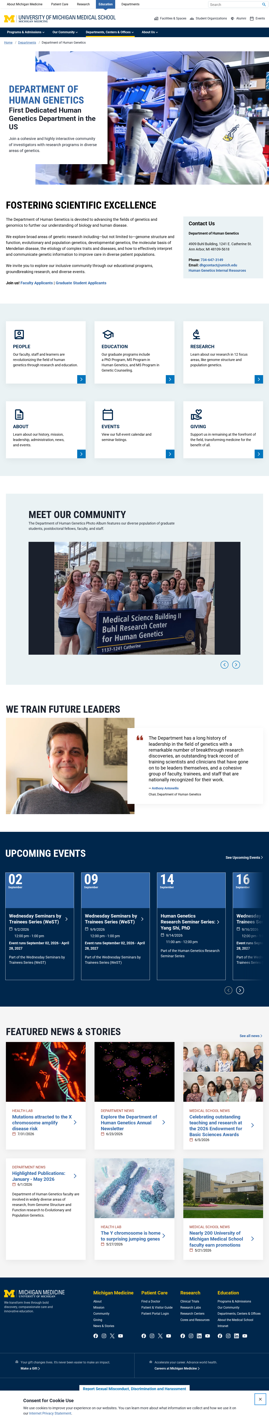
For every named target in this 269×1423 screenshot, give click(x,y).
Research (83, 4)
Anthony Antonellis (165, 788)
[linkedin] (199, 1336)
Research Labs (190, 1307)
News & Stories (103, 1326)
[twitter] (112, 1336)
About (97, 1301)
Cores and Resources (195, 1320)
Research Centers (192, 1313)
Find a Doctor (150, 1301)
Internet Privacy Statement (50, 1413)
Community (101, 1313)
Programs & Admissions (234, 1301)
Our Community (228, 1307)
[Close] (260, 1399)
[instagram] (104, 1336)
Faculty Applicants (36, 283)
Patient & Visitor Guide (157, 1307)
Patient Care (59, 4)
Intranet (223, 1326)
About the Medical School (235, 1320)
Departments (130, 4)
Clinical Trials (189, 1301)
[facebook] (95, 1336)
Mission (98, 1307)
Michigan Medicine (113, 1293)
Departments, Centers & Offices (239, 1313)
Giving (97, 1320)
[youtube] (120, 1336)
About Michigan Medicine (24, 4)
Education (106, 4)
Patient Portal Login (155, 1313)
